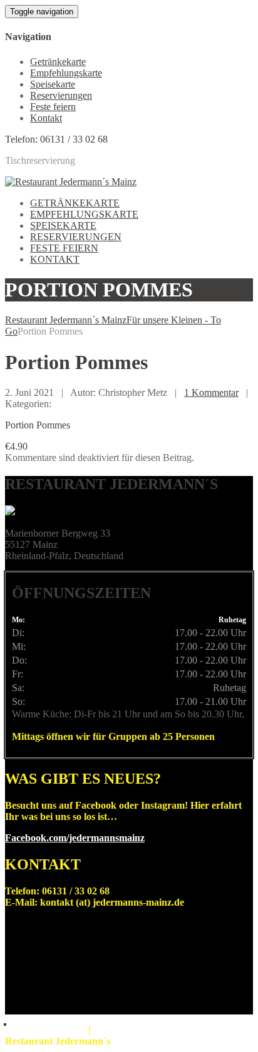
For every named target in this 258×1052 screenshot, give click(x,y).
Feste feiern (53, 106)
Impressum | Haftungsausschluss (46, 1031)
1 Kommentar (211, 392)
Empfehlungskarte (66, 73)
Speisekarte (52, 84)
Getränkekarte (58, 61)
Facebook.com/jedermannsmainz (75, 837)
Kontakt (46, 118)
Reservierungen (61, 95)
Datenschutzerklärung (120, 1031)
